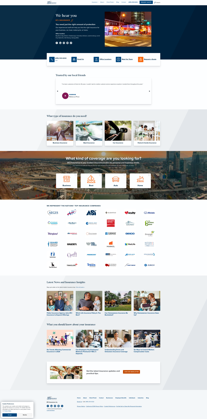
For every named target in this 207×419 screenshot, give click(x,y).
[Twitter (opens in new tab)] (71, 43)
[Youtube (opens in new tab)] (68, 43)
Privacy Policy (7, 411)
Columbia (79, 36)
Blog (147, 398)
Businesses (109, 398)
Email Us (79, 402)
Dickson (85, 36)
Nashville (61, 38)
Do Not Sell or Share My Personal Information (129, 406)
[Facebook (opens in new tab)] (57, 43)
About (85, 398)
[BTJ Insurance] (51, 2)
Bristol (66, 36)
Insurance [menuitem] (94, 2)
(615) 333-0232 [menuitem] (133, 2)
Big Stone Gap (60, 36)
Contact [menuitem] (124, 2)
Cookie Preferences (109, 406)
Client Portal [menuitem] (110, 2)
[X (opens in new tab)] (63, 406)
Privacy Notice (81, 406)
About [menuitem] (102, 2)
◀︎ (58, 91)
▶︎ (150, 91)
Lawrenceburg (92, 36)
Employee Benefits (120, 398)
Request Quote (146, 2)
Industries (141, 398)
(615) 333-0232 (90, 402)
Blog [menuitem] (117, 2)
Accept (9, 415)
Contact (101, 398)
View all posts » (80, 287)
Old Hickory (67, 38)
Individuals (132, 398)
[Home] (52, 398)
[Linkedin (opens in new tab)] (61, 43)
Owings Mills (75, 38)
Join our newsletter (131, 372)
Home (79, 398)
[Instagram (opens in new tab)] (64, 43)
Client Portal (92, 398)
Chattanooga (72, 36)
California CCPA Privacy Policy (94, 406)
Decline (25, 415)
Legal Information (51, 410)
